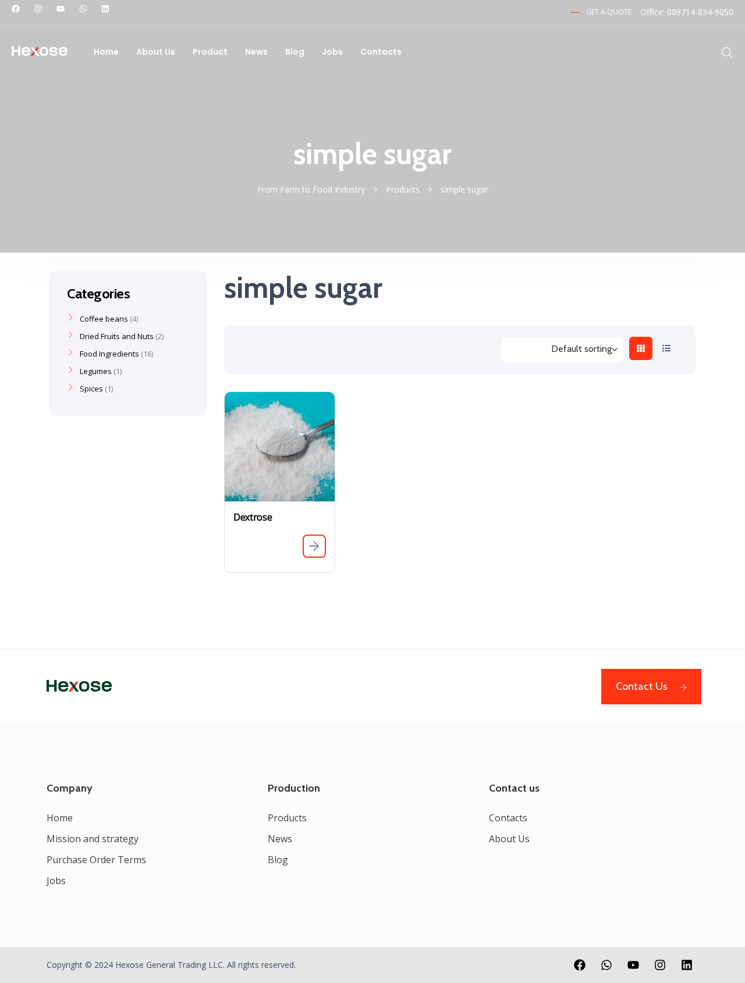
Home (106, 52)
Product (210, 52)
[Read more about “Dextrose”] (314, 546)
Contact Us (642, 686)
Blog (294, 52)
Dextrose (252, 517)
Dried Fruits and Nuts (117, 336)
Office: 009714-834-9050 (686, 11)
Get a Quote (609, 12)
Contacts (381, 52)
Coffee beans (104, 318)
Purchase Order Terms (96, 859)
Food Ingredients (109, 353)
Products (287, 817)
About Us (155, 52)
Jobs (332, 52)
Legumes (96, 371)
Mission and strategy (93, 838)
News (256, 52)
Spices (91, 388)
